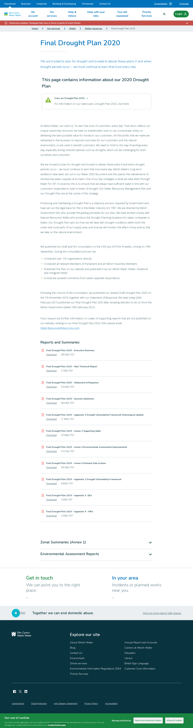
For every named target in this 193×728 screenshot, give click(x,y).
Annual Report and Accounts (140, 642)
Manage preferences (121, 720)
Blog (72, 647)
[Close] (188, 720)
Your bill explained (122, 14)
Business (26, 3)
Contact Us (104, 3)
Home (35, 28)
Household (10, 3)
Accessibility (160, 3)
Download (51, 354)
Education (129, 653)
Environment (77, 658)
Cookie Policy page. (57, 725)
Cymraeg (184, 3)
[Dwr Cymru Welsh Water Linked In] (25, 691)
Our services (52, 14)
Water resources (93, 28)
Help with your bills (96, 14)
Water (72, 28)
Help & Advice (72, 14)
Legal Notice (18, 703)
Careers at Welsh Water (138, 647)
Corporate (41, 3)
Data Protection (39, 703)
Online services (78, 663)
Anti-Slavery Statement (65, 703)
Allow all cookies (174, 720)
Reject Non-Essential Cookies (148, 720)
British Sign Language (136, 663)
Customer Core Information (139, 668)
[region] (96, 720)
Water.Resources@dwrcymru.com (59, 328)
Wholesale (87, 3)
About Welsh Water (81, 642)
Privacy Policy (91, 703)
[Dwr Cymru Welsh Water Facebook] (14, 691)
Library (128, 658)
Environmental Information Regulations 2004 (95, 668)
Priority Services (147, 14)
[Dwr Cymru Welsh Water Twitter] (20, 691)
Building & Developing (64, 3)
